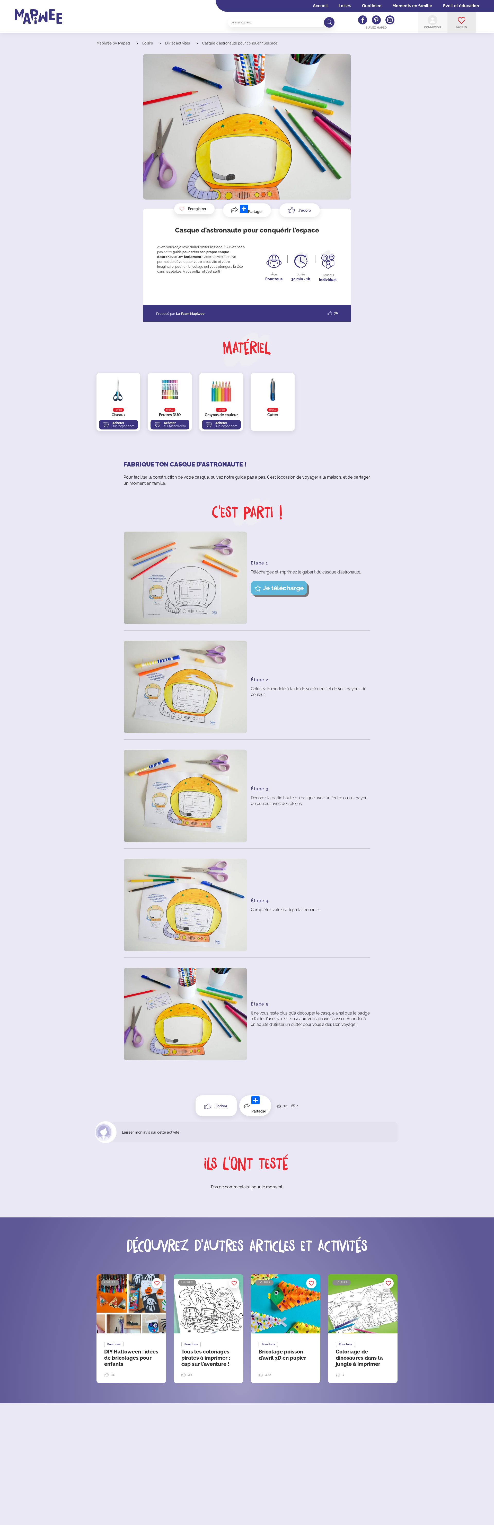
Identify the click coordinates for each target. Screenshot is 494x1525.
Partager (255, 212)
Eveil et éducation (461, 5)
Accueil (320, 5)
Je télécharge (283, 588)
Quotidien (372, 5)
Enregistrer (197, 209)
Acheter (123, 424)
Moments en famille (412, 5)
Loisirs (345, 5)
